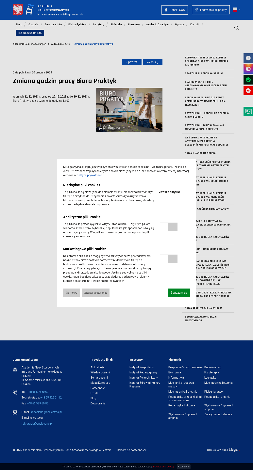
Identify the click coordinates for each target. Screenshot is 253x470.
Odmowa (71, 292)
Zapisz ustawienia (95, 292)
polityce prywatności (89, 175)
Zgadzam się (179, 292)
